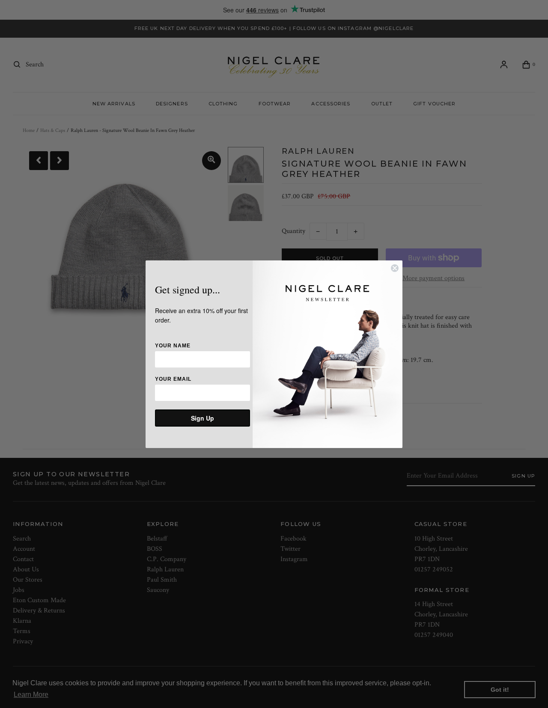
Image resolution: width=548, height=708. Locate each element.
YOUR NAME (173, 346)
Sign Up (202, 418)
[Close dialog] (394, 268)
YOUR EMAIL (173, 379)
